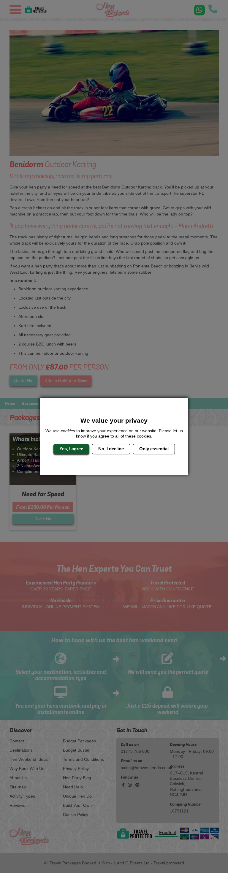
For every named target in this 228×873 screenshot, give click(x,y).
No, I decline (111, 448)
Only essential (154, 448)
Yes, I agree (71, 448)
